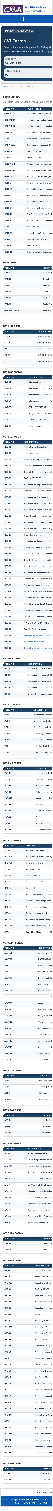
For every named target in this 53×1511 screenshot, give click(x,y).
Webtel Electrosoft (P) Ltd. (38, 1503)
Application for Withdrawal (34, 642)
